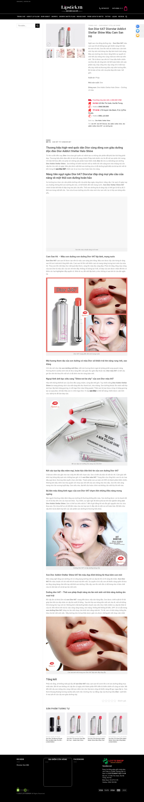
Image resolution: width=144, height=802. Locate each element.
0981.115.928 (103, 116)
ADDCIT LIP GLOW (33, 16)
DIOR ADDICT (45, 16)
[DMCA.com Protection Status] (23, 790)
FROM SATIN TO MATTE (95, 16)
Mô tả (48, 142)
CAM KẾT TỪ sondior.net (61, 142)
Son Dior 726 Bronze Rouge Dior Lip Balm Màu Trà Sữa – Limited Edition (54, 740)
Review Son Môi (23, 765)
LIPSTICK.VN (27, 1)
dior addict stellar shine (115, 124)
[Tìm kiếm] (126, 17)
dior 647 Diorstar (102, 124)
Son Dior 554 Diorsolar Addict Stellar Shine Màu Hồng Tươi (96, 739)
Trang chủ (21, 16)
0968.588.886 (103, 107)
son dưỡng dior (108, 126)
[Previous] (49, 35)
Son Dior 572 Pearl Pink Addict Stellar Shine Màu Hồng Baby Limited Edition (117, 740)
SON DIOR (19, 1)
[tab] (48, 142)
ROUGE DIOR (81, 16)
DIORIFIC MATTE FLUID (67, 16)
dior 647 (93, 124)
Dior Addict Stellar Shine (109, 25)
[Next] (82, 35)
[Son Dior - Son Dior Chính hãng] (72, 8)
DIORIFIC (55, 16)
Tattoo (108, 16)
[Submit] (37, 26)
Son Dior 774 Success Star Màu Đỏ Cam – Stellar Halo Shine (76, 739)
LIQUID (114, 16)
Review (121, 16)
